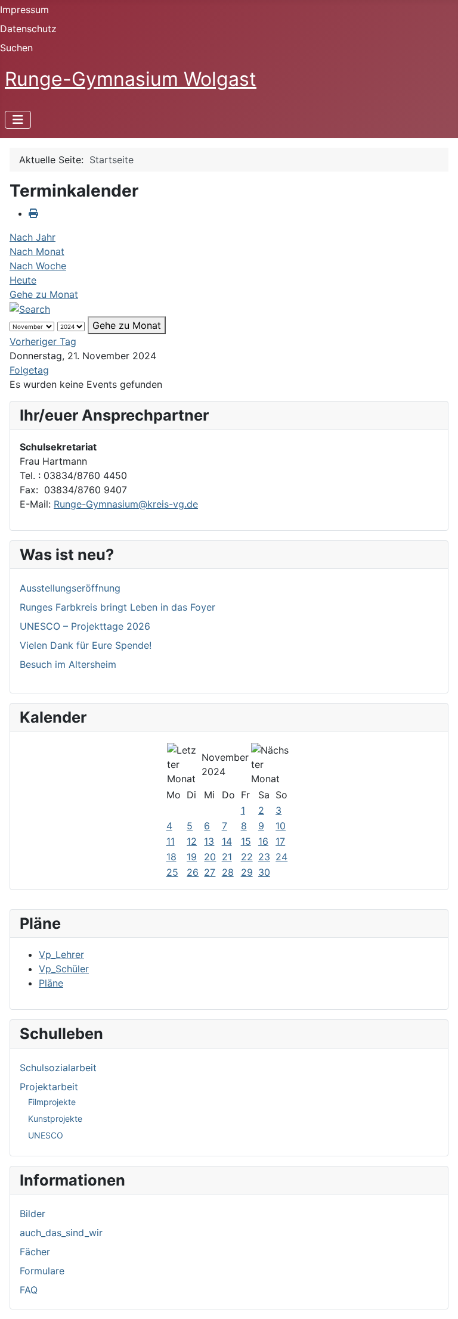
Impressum (24, 9)
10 (281, 826)
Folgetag (29, 370)
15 (246, 841)
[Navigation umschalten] (18, 120)
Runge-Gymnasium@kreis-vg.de (126, 504)
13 (209, 841)
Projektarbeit (49, 1087)
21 (227, 857)
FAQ (29, 1290)
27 (209, 872)
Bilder (32, 1214)
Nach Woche (38, 266)
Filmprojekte (52, 1102)
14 (227, 841)
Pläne (51, 983)
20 (210, 857)
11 (170, 841)
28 (228, 872)
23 (264, 857)
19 (192, 857)
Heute (23, 280)
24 (281, 857)
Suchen (16, 48)
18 (171, 857)
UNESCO (45, 1135)
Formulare (42, 1271)
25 (172, 872)
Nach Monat (37, 251)
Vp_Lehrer (61, 954)
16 (263, 841)
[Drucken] (33, 213)
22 (247, 857)
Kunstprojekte (55, 1118)
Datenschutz (28, 29)
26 (193, 872)
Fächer (35, 1252)
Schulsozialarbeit (58, 1068)
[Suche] (30, 309)
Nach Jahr (32, 237)
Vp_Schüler (64, 969)
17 (280, 841)
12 (192, 841)
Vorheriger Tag (43, 341)
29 (247, 872)
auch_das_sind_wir (61, 1233)
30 (264, 872)
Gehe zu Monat (44, 294)
